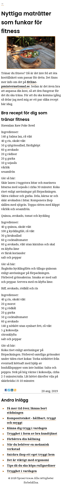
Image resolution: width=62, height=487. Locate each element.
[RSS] (15, 390)
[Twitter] (9, 390)
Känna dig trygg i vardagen (27, 428)
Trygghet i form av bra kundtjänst (32, 433)
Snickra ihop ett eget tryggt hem (31, 454)
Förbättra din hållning (23, 439)
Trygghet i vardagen (22, 471)
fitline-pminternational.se (19, 84)
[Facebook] (6, 390)
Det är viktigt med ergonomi (28, 460)
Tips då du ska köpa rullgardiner (31, 465)
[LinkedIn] (12, 390)
